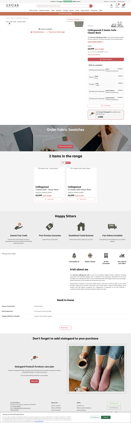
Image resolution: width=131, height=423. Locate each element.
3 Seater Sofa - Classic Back (22, 18)
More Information (39, 421)
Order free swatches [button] (65, 146)
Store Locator (55, 405)
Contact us (80, 405)
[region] (65, 417)
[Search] (90, 6)
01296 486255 (17, 406)
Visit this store (14, 410)
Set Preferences (114, 403)
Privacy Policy (81, 410)
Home (8, 18)
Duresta (12, 18)
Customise (107, 105)
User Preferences (113, 407)
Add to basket (107, 59)
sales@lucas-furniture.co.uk (22, 408)
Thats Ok (106, 417)
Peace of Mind (56, 408)
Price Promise (55, 410)
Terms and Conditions (84, 408)
